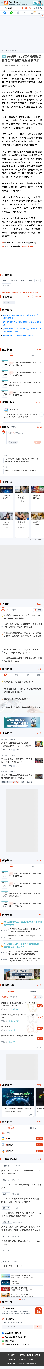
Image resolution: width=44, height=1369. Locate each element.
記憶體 (10, 1138)
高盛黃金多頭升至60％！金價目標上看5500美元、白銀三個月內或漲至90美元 (37, 523)
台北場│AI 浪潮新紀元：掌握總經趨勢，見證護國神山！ (25, 373)
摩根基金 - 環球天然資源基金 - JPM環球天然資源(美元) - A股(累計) (18, 1004)
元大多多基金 (6, 1026)
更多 (39, 610)
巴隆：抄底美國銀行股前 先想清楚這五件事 (21, 470)
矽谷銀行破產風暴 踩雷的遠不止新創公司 (18, 335)
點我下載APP (28, 246)
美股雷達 (13, 50)
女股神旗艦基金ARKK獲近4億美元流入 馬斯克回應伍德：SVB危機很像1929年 (22, 460)
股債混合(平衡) (14, 1021)
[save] (32, 12)
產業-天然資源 (13, 1009)
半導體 (10, 1151)
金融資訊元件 (22, 1359)
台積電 (10, 1144)
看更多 (39, 349)
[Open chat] (39, 12)
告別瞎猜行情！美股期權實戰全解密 (20, 242)
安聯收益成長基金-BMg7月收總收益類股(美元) (17, 1016)
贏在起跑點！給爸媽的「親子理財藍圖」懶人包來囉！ (21, 292)
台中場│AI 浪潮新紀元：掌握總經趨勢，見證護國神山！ (25, 363)
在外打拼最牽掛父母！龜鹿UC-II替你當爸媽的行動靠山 (22, 496)
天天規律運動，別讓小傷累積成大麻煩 (21, 523)
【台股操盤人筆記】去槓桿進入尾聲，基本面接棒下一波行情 (6, 496)
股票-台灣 (12, 1030)
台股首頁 (29, 296)
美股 (5, 50)
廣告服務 (12, 1359)
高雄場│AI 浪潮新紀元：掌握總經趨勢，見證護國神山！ (25, 393)
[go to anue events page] (33, 8)
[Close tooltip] (37, 18)
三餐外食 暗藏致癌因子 (6, 523)
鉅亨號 (22, 1355)
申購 (40, 1006)
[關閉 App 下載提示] (2, 3)
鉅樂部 (29, 1355)
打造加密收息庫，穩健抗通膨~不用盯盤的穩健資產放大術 (25, 383)
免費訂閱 (38, 1326)
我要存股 (38, 296)
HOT (11, 363)
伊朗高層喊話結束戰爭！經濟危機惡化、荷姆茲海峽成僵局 (37, 496)
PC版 (7, 1355)
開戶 (40, 1017)
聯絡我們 (32, 1359)
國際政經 (12, 739)
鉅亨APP (14, 1355)
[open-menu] (2, 8)
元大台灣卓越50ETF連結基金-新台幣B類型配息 (18, 1037)
